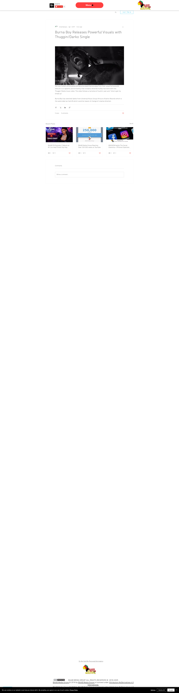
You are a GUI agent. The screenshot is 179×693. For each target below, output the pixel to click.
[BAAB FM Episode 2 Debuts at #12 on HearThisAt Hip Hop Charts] (59, 134)
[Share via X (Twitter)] (60, 107)
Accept (171, 690)
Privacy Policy (74, 690)
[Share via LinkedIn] (65, 107)
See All (131, 123)
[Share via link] (69, 107)
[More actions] (123, 27)
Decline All (161, 690)
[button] (116, 12)
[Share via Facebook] (56, 107)
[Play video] (89, 65)
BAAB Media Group (86, 682)
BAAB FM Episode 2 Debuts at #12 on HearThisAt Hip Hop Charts (58, 146)
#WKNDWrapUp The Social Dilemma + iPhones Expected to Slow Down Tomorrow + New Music (120, 146)
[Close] (177, 690)
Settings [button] (153, 690)
